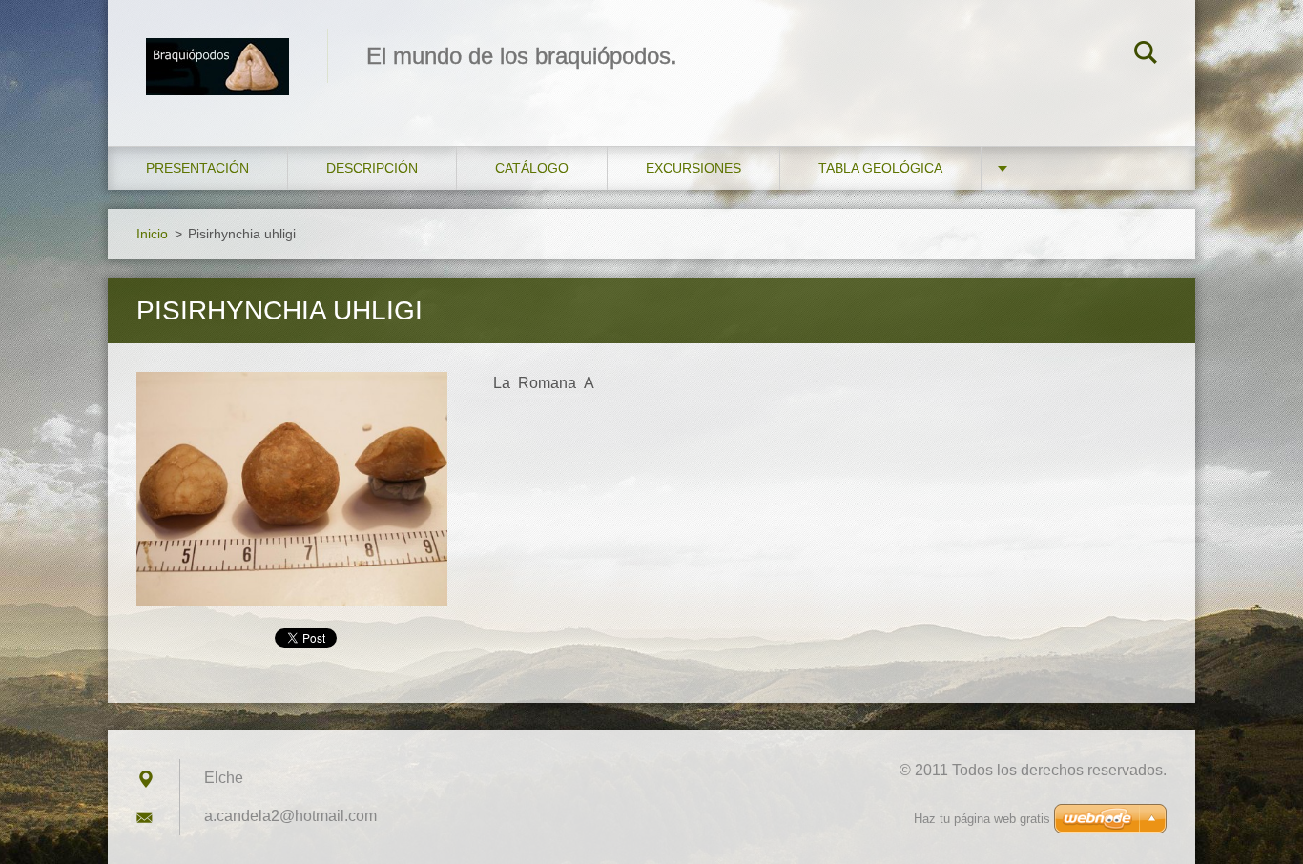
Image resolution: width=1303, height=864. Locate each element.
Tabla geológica (880, 167)
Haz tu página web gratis (982, 819)
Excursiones (693, 167)
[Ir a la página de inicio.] (217, 54)
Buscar (1145, 55)
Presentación (197, 167)
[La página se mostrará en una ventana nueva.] (291, 489)
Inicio (152, 233)
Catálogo (532, 167)
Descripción (372, 167)
